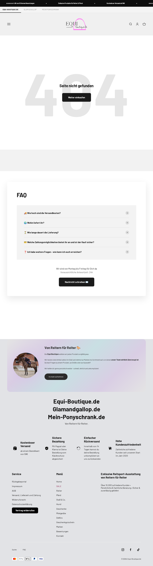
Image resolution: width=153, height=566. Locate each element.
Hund (58, 504)
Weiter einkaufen (76, 97)
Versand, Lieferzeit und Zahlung (26, 495)
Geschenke (61, 509)
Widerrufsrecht (19, 499)
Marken (59, 526)
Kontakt (60, 536)
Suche (14, 549)
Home (59, 481)
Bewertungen (62, 531)
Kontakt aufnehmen (56, 377)
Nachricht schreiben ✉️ (76, 282)
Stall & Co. (61, 499)
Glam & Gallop (30, 9)
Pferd (58, 495)
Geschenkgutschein (65, 522)
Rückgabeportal (19, 481)
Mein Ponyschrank (50, 9)
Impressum (17, 486)
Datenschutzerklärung (22, 504)
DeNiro (59, 517)
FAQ (24, 549)
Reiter (59, 490)
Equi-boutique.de (10, 9)
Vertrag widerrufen (25, 510)
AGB (14, 490)
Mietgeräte (61, 513)
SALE (58, 486)
